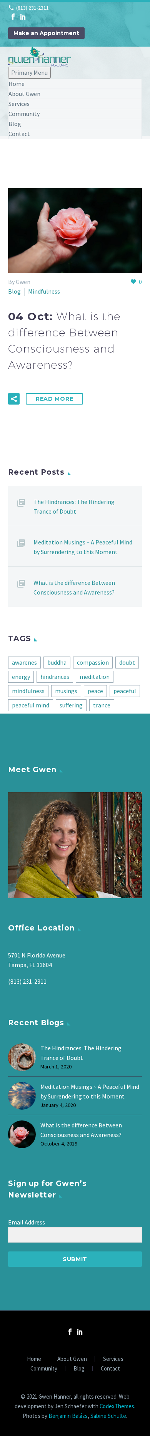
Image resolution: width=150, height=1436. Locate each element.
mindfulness (28, 691)
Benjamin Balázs (68, 1415)
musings (66, 691)
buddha (57, 662)
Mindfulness (44, 291)
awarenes (24, 662)
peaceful (124, 691)
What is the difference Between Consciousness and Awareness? (74, 587)
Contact (19, 134)
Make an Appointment (46, 33)
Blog (14, 124)
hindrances (54, 676)
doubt (127, 662)
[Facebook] (13, 16)
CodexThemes (117, 1406)
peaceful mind (30, 705)
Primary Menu (29, 72)
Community (24, 114)
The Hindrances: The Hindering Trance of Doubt (74, 506)
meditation (95, 676)
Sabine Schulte (108, 1415)
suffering (71, 705)
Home (16, 83)
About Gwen (24, 93)
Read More (54, 398)
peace (95, 691)
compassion (93, 662)
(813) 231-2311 (32, 7)
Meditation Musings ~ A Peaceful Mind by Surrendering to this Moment (82, 547)
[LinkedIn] (23, 16)
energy (21, 676)
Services (19, 103)
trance (101, 705)
